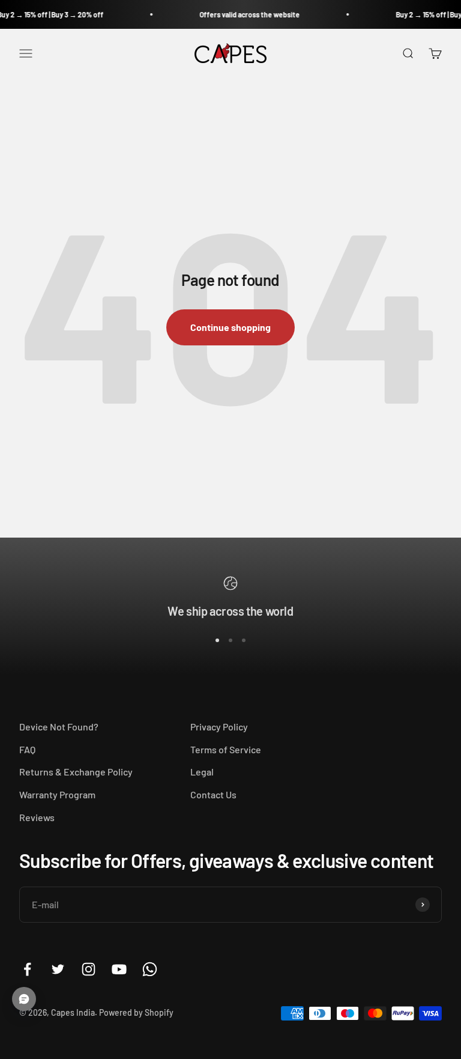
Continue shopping (230, 327)
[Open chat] (24, 999)
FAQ (27, 749)
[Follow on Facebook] (27, 969)
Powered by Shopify (136, 1012)
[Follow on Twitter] (58, 969)
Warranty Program (57, 794)
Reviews (37, 817)
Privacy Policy (219, 726)
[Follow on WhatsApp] (150, 969)
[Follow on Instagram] (88, 969)
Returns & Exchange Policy (76, 771)
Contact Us (213, 794)
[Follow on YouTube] (119, 969)
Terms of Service (225, 749)
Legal (202, 771)
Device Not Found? (58, 726)
